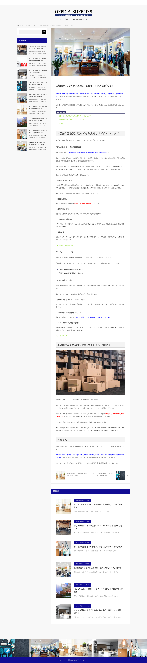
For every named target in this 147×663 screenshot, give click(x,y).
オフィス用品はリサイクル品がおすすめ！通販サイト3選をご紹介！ (98, 611)
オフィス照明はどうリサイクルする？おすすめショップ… (38, 131)
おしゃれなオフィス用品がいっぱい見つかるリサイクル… (38, 47)
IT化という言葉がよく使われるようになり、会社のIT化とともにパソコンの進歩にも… (37, 125)
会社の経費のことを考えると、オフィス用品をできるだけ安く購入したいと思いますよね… (37, 89)
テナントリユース (61, 336)
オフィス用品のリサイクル (82, 500)
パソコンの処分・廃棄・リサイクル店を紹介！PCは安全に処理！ (98, 590)
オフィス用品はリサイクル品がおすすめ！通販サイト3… (38, 71)
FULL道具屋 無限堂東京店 (64, 245)
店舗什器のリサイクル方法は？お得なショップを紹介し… (38, 95)
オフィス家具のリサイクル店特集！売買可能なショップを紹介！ (98, 505)
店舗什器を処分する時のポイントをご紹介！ (73, 119)
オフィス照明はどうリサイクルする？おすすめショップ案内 (98, 547)
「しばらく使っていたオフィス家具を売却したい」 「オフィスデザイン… (37, 113)
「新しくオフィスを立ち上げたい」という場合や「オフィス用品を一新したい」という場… (37, 77)
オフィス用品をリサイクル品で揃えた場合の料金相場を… (38, 59)
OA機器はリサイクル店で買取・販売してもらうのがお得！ (98, 568)
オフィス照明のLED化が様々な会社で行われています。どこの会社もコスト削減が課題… (37, 137)
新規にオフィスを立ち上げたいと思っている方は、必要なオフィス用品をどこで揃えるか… (37, 65)
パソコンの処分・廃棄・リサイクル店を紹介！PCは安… (38, 119)
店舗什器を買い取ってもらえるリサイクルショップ (75, 116)
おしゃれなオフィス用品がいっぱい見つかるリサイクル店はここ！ (99, 527)
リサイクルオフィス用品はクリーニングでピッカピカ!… (38, 83)
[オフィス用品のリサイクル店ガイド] (74, 16)
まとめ (61, 123)
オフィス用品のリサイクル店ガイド (72, 660)
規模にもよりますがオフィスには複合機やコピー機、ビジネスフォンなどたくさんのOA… (37, 149)
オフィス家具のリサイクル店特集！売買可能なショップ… (38, 107)
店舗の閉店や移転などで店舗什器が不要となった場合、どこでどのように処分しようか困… (37, 101)
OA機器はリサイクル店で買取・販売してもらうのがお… (37, 143)
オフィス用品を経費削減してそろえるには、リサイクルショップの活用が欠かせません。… (37, 53)
